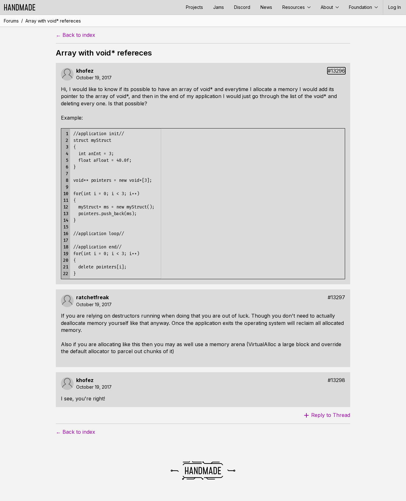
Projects (194, 7)
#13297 (336, 297)
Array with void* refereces (53, 20)
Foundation (361, 7)
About (327, 7)
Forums (11, 20)
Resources (294, 7)
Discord (242, 7)
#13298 (336, 380)
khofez (85, 71)
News (266, 7)
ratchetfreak (92, 297)
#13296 (336, 71)
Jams (218, 7)
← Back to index (75, 35)
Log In (394, 7)
